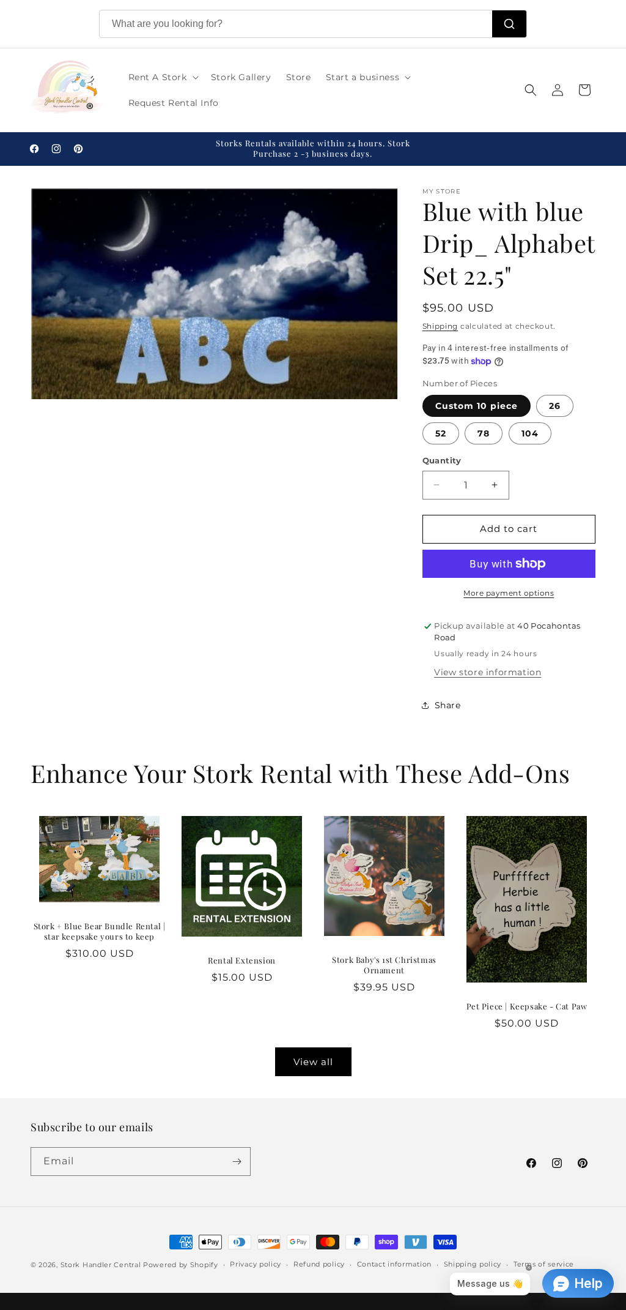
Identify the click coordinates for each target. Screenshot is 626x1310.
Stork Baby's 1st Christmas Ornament (384, 965)
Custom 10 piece (476, 405)
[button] (162, 77)
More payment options (508, 592)
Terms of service (544, 1264)
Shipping (440, 326)
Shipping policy (473, 1264)
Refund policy (319, 1264)
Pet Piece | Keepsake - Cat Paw (526, 1006)
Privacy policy (255, 1264)
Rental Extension (242, 960)
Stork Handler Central (101, 1264)
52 (440, 433)
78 (483, 433)
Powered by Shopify (180, 1264)
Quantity (442, 460)
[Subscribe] (236, 1161)
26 (555, 405)
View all (313, 1062)
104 (530, 433)
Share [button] (448, 705)
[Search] (509, 23)
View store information (487, 672)
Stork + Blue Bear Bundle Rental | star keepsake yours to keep (100, 931)
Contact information (394, 1264)
